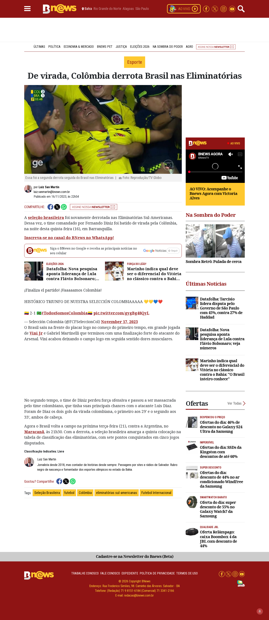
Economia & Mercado (79, 47)
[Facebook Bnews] (206, 8)
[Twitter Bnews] (215, 8)
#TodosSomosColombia (64, 313)
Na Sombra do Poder (168, 47)
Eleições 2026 (139, 47)
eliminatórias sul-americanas (116, 493)
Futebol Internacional (156, 493)
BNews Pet (104, 47)
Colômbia (85, 493)
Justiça (121, 47)
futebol (69, 493)
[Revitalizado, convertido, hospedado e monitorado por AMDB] (241, 583)
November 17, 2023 (119, 321)
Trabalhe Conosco (85, 573)
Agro (189, 47)
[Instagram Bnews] (224, 8)
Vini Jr (36, 333)
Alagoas (128, 9)
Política (54, 47)
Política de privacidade (157, 573)
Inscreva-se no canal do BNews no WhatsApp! (69, 237)
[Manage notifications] (260, 611)
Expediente (130, 573)
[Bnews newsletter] (216, 46)
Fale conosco (110, 573)
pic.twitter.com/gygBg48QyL (121, 313)
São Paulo (142, 9)
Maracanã (34, 431)
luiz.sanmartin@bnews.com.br (52, 192)
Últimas (39, 47)
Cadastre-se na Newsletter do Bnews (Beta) (134, 556)
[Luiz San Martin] (29, 189)
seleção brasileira (46, 217)
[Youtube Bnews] (232, 8)
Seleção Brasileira (47, 493)
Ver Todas (234, 403)
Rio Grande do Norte (107, 9)
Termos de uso (187, 573)
